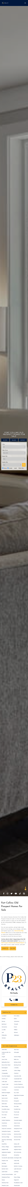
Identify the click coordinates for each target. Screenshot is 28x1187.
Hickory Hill (16, 1144)
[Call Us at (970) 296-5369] (11, 999)
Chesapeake (5, 1073)
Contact (22, 440)
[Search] (24, 465)
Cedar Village (17, 1070)
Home (5, 468)
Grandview (4, 1123)
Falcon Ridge (5, 1106)
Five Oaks (16, 1106)
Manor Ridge (17, 1177)
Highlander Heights (6, 1152)
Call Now (12, 948)
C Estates (16, 1067)
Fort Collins (16, 1015)
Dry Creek (16, 1092)
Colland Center (17, 1081)
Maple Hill (16, 1179)
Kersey (3, 1021)
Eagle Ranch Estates (19, 1095)
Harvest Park (17, 1139)
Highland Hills (5, 1149)
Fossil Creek (5, 1112)
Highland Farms (17, 1146)
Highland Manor (17, 1149)
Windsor (4, 1038)
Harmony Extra (17, 1134)
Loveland (4, 1015)
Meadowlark (17, 1185)
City (3, 444)
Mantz (3, 1179)
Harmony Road (17, 1136)
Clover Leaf (4, 1078)
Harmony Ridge (5, 1136)
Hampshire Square (6, 1131)
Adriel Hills (4, 1049)
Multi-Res (21, 468)
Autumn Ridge (17, 1056)
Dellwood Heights (6, 1092)
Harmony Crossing (6, 1134)
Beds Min (4, 456)
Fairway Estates (18, 1103)
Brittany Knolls (17, 1062)
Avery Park (4, 1059)
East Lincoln (5, 1098)
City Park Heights (6, 1076)
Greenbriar (4, 1125)
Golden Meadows (6, 1120)
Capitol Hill (4, 1070)
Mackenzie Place (6, 1177)
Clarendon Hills (17, 1076)
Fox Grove (16, 1114)
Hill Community (17, 1152)
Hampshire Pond (18, 1128)
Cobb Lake (4, 1081)
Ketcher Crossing (18, 1166)
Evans (15, 1026)
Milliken (15, 1029)
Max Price (5, 450)
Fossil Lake (16, 1112)
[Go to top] (24, 1178)
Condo (10, 468)
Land (15, 468)
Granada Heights (18, 1120)
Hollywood (4, 1155)
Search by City (6, 1012)
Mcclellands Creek (18, 1182)
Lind (15, 1174)
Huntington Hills (17, 1157)
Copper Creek (5, 1084)
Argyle (3, 1056)
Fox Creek (4, 1114)
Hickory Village (5, 1146)
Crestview (16, 1089)
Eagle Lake (4, 1095)
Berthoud (4, 1024)
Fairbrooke (4, 1103)
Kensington (4, 1166)
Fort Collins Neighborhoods (10, 1046)
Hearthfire (4, 1144)
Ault (3, 1032)
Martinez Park (5, 1182)
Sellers (14, 440)
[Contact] (23, 1175)
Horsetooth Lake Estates (8, 1157)
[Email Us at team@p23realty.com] (17, 999)
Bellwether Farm (6, 1062)
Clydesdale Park (18, 1078)
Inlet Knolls (16, 1163)
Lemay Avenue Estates (7, 1174)
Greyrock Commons (6, 1128)
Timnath (16, 1024)
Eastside (16, 1098)
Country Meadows (18, 1084)
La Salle (4, 1029)
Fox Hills (4, 1117)
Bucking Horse (17, 1065)
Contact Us (5, 948)
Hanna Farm (17, 1131)
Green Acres (17, 1123)
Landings (16, 1171)
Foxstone (16, 1117)
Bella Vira (16, 1059)
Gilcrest (16, 1032)
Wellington (16, 1035)
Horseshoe (16, 1155)
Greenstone (17, 1125)
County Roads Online (19, 1087)
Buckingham (5, 1067)
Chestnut (16, 1073)
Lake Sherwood (17, 1168)
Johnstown (16, 1021)
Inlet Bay (4, 1163)
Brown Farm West (6, 1065)
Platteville (4, 1035)
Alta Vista (16, 1049)
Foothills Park (17, 1109)
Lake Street (4, 1171)
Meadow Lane (5, 1185)
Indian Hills (16, 1160)
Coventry (4, 1089)
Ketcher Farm (5, 1168)
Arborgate (16, 1052)
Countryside (5, 1087)
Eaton (15, 1018)
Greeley (4, 1018)
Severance (4, 1026)
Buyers (5, 440)
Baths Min (5, 462)
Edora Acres (5, 1100)
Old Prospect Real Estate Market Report (12, 942)
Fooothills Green (6, 1109)
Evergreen (16, 1100)
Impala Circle (5, 1160)
